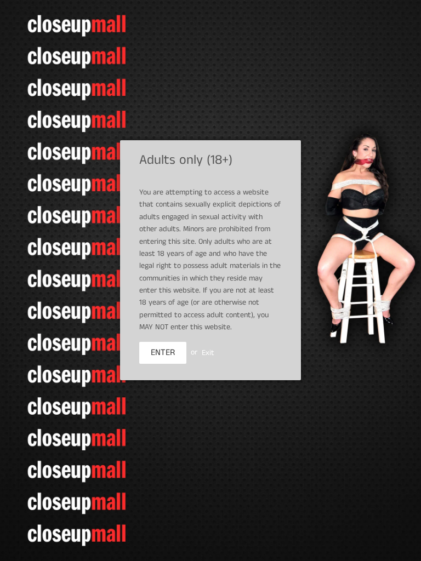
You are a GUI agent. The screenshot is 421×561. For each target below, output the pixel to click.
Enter (163, 352)
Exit (208, 352)
